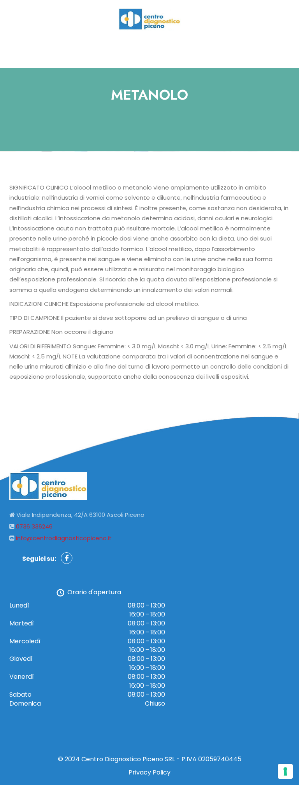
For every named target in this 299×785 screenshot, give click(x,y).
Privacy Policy (149, 772)
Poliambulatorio (145, 49)
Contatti (196, 49)
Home (99, 49)
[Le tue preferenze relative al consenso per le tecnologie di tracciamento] (285, 771)
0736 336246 (34, 526)
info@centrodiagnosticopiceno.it (64, 538)
